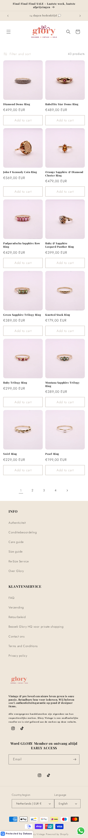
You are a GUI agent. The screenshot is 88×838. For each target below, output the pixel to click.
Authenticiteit (17, 523)
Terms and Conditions (23, 646)
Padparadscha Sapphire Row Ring (21, 245)
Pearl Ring (52, 453)
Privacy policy (18, 655)
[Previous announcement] (8, 15)
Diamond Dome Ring (16, 104)
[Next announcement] (80, 15)
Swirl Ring (10, 453)
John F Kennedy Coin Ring (20, 172)
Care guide (16, 542)
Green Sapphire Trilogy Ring (22, 314)
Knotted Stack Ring (57, 314)
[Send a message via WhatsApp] (81, 831)
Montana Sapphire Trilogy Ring (62, 384)
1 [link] (21, 490)
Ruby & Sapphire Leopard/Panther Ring (59, 245)
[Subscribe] (74, 759)
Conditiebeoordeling (23, 532)
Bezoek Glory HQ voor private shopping (36, 626)
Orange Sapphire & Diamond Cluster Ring (64, 173)
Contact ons (17, 636)
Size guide (16, 551)
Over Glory (16, 571)
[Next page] (67, 490)
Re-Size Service (19, 561)
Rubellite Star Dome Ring (61, 104)
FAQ (12, 598)
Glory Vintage (37, 834)
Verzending (16, 607)
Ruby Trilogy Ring (15, 382)
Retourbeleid (17, 617)
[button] (8, 31)
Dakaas (27, 833)
